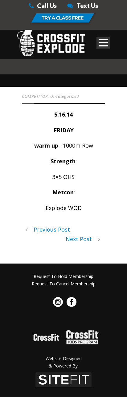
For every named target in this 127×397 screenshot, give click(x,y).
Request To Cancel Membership (64, 284)
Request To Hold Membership (63, 276)
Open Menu (103, 43)
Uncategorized (64, 96)
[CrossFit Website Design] (63, 379)
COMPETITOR (35, 96)
